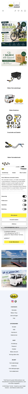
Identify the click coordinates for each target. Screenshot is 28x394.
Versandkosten (5, 381)
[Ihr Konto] (21, 10)
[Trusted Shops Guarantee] (15, 301)
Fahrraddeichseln (14, 371)
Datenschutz (14, 335)
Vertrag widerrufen (14, 354)
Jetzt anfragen (14, 315)
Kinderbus (14, 365)
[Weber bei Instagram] (12, 301)
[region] (14, 228)
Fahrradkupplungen (14, 368)
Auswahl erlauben (14, 219)
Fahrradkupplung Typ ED (11, 227)
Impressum (14, 332)
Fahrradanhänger (14, 363)
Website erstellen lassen (17, 387)
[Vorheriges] (2, 227)
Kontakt (14, 326)
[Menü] (3, 10)
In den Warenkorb (14, 242)
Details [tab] (14, 172)
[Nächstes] (26, 227)
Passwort (14, 346)
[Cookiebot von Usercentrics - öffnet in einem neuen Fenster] (20, 169)
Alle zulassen (14, 215)
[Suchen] (15, 10)
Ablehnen (14, 224)
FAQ (14, 318)
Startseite (14, 310)
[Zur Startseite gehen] (14, 5)
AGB (14, 329)
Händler (14, 349)
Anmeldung (14, 343)
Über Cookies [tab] (23, 172)
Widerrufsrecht (14, 351)
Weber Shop (14, 313)
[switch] (24, 201)
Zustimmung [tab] (5, 172)
